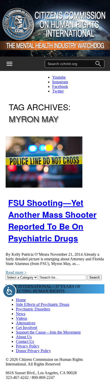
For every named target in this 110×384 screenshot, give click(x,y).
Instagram (60, 82)
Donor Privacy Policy (33, 351)
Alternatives (25, 323)
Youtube (59, 77)
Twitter (58, 91)
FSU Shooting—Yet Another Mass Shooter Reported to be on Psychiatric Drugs (52, 220)
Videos (21, 318)
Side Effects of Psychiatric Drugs (42, 304)
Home (21, 300)
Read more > (16, 272)
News (20, 314)
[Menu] (13, 64)
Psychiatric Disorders (33, 309)
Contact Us (25, 341)
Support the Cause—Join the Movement (48, 332)
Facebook (60, 86)
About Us (24, 337)
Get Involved (26, 327)
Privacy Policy (27, 346)
